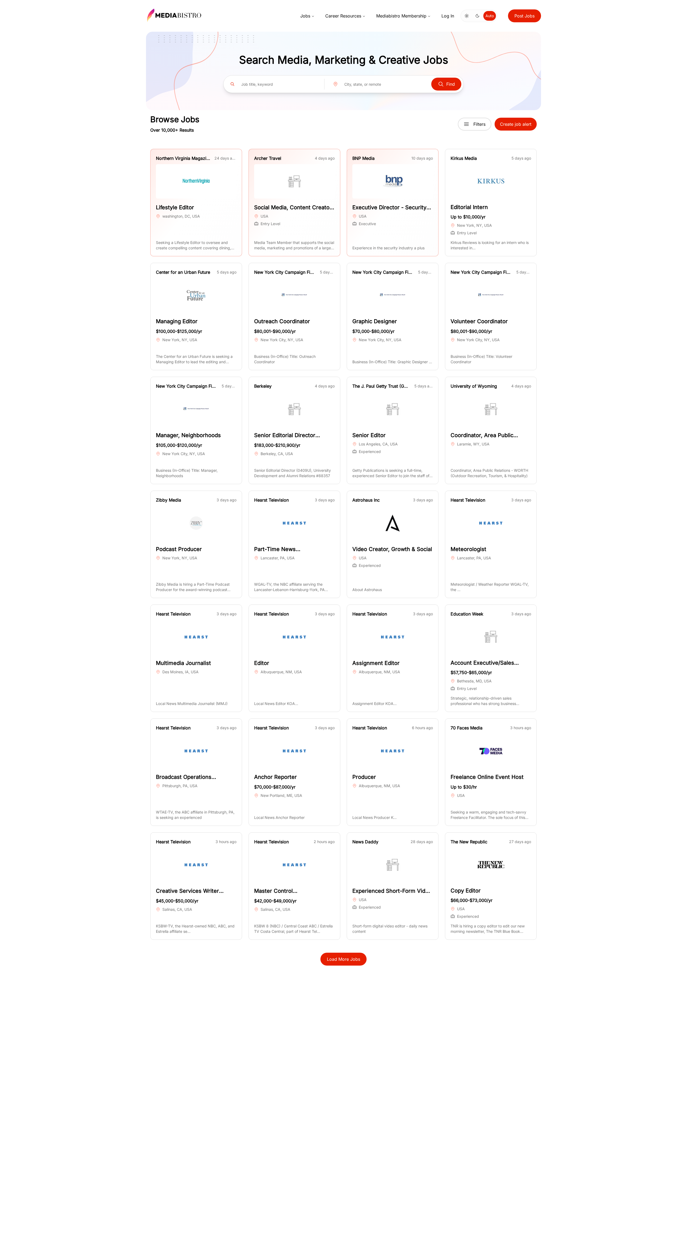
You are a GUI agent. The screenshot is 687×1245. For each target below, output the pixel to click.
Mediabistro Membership (401, 16)
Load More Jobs (343, 959)
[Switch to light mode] (467, 16)
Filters (479, 124)
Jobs (305, 16)
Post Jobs (524, 16)
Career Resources (343, 16)
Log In (447, 16)
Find (450, 84)
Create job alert (515, 124)
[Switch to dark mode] (477, 16)
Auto (489, 15)
